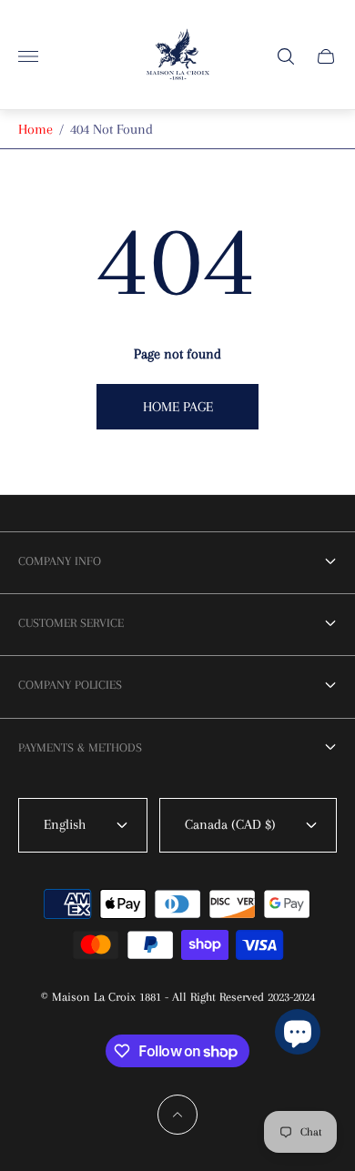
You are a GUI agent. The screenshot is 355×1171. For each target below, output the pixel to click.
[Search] (286, 56)
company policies (70, 684)
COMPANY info (59, 561)
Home (35, 129)
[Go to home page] (178, 56)
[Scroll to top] (177, 1115)
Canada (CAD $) (230, 824)
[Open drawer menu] (28, 56)
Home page (178, 407)
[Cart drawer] (326, 56)
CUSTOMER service (71, 623)
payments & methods (80, 747)
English (65, 824)
